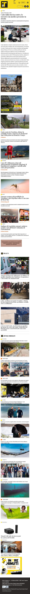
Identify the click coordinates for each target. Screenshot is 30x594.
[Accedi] (19, 2)
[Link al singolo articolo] (15, 122)
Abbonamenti (8, 590)
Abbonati (23, 2)
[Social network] (25, 6)
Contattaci (9, 589)
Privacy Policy (18, 589)
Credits (3, 590)
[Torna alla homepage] (4, 4)
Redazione (4, 589)
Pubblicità (13, 589)
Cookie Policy (24, 589)
